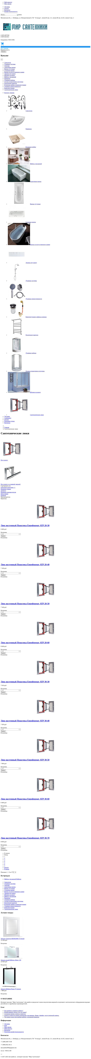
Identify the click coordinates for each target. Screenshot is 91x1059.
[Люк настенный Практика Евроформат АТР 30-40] (45, 716)
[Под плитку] (12, 458)
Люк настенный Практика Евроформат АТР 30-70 (25, 838)
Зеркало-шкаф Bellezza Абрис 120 (11, 960)
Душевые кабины (9, 80)
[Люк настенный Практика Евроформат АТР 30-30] (45, 677)
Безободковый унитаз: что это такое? (15, 1012)
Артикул (3, 490)
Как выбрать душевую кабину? (13, 1010)
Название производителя (8, 492)
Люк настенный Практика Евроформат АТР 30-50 (25, 760)
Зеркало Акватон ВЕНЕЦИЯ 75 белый (12, 938)
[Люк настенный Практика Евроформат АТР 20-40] (45, 560)
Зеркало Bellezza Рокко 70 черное (11, 989)
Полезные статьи (9, 421)
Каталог (3, 51)
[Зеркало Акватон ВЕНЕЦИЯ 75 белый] (12, 937)
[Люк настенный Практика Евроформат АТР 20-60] (45, 638)
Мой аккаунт (8, 2)
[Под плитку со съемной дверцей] (12, 482)
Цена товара (4, 494)
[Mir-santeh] (25, 32)
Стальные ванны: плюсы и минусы (15, 1014)
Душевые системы (9, 64)
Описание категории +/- (8, 487)
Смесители (7, 62)
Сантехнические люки (11, 89)
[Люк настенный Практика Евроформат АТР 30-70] (45, 833)
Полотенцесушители (10, 83)
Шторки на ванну (9, 75)
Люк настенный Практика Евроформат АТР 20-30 (25, 525)
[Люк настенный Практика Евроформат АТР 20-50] (45, 599)
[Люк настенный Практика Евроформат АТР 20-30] (45, 521)
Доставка (7, 7)
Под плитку (4, 460)
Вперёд (6, 867)
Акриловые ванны (10, 67)
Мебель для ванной (10, 77)
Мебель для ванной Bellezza (12, 879)
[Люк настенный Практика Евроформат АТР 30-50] (45, 755)
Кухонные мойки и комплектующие (15, 85)
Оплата (6, 8)
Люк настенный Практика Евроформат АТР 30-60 (25, 799)
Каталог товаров (9, 92)
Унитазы (7, 66)
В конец (6, 869)
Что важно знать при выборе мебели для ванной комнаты (21, 1017)
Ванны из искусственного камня (14, 72)
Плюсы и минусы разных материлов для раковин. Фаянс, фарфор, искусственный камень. (31, 1015)
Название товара (6, 489)
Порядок (3, 495)
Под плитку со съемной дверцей (10, 484)
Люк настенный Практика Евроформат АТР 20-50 (25, 603)
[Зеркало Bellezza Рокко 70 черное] (9, 987)
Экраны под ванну (10, 74)
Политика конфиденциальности (14, 1032)
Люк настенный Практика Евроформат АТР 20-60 (25, 642)
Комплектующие (9, 88)
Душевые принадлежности (12, 86)
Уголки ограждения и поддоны (13, 81)
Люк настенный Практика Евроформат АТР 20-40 (25, 564)
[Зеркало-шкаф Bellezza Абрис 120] (12, 958)
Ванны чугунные (9, 69)
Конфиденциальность (10, 11)
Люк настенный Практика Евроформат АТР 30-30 (25, 681)
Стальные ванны (9, 70)
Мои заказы (7, 4)
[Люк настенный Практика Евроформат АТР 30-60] (45, 794)
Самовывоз (7, 418)
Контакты (7, 10)
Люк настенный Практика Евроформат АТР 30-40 (25, 721)
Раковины (7, 78)
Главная (6, 427)
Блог (5, 1025)
